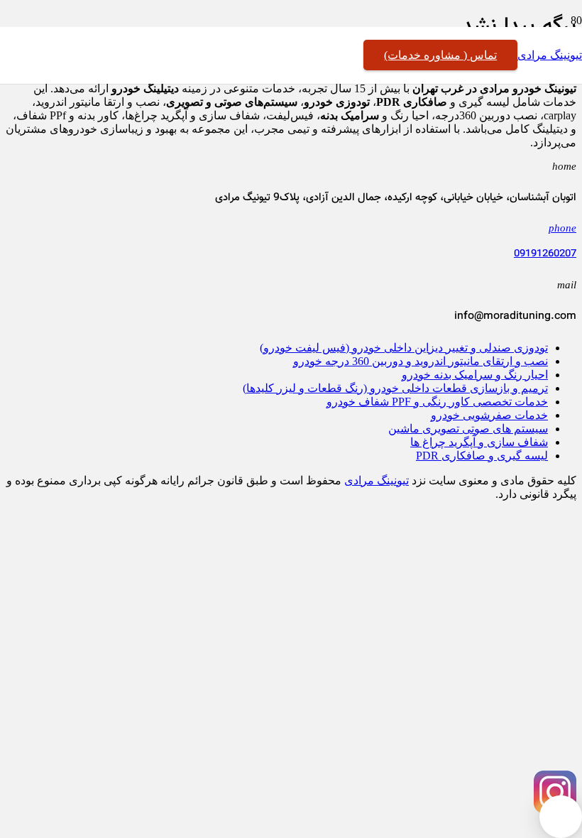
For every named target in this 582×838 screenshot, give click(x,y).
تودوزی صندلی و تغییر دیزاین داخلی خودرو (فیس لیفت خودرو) (404, 348)
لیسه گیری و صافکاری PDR (482, 456)
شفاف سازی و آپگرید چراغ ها (479, 442)
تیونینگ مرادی (376, 480)
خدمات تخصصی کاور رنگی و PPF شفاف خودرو (437, 402)
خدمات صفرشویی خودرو (489, 415)
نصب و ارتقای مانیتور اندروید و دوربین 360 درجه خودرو (420, 361)
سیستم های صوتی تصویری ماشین (468, 429)
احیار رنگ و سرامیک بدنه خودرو (475, 375)
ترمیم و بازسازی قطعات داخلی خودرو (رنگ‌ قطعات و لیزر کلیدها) (395, 388)
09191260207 (545, 254)
